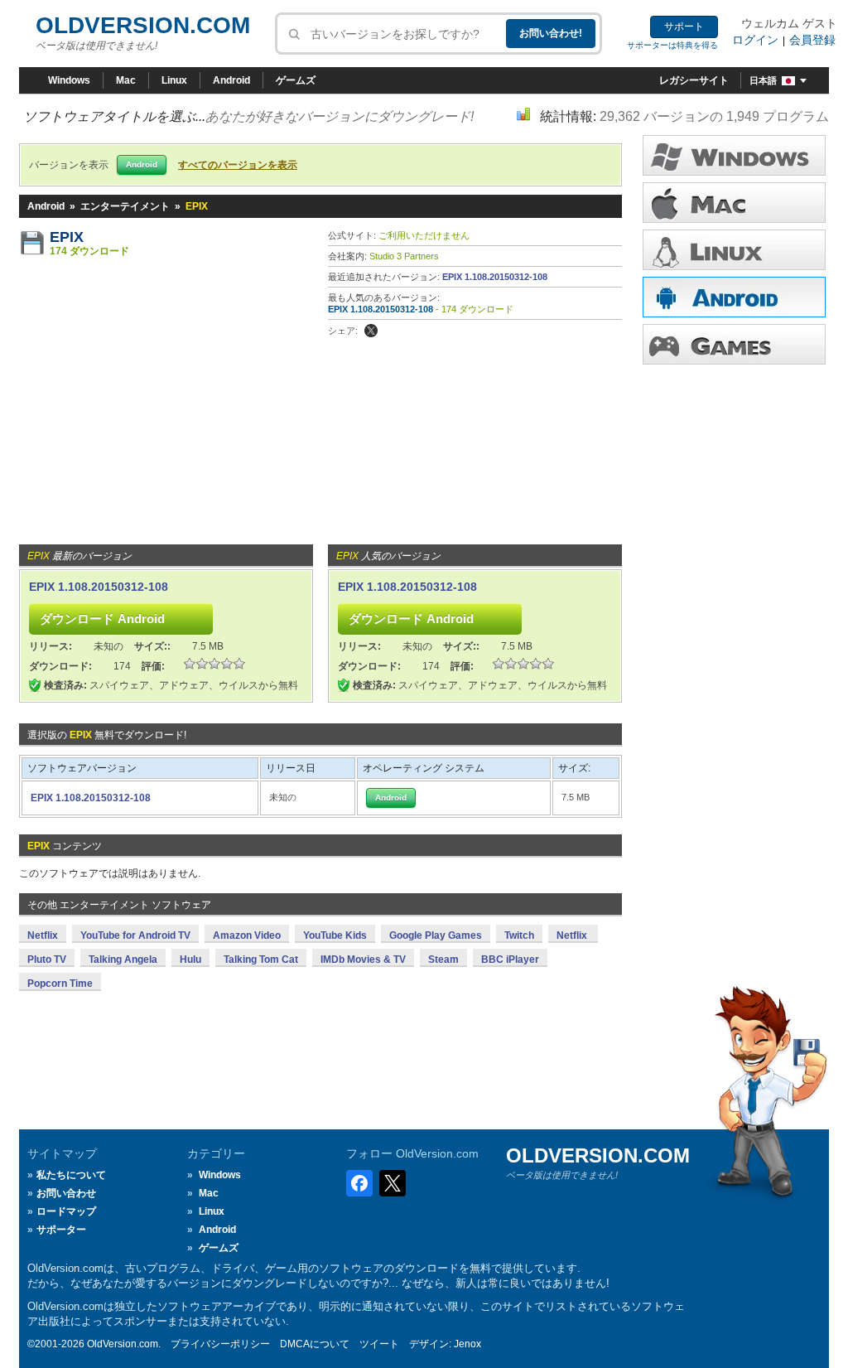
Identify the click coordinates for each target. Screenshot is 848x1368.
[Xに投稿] (371, 330)
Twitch (519, 935)
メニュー (734, 202)
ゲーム (734, 344)
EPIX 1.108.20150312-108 (494, 277)
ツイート (379, 1344)
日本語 (763, 80)
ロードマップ (66, 1211)
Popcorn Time (60, 983)
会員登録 (812, 39)
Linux (174, 80)
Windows (69, 80)
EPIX (67, 237)
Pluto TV (46, 959)
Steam (443, 959)
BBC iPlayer (510, 959)
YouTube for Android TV (135, 935)
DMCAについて (314, 1344)
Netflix (42, 935)
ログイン (755, 39)
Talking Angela (123, 959)
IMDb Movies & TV (363, 959)
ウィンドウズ (734, 155)
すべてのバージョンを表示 (237, 165)
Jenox (467, 1344)
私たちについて (71, 1175)
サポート (684, 26)
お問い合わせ (66, 1193)
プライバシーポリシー (220, 1344)
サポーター (61, 1229)
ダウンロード (734, 250)
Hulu (190, 959)
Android (231, 80)
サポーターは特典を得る (672, 45)
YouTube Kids (335, 935)
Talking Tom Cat (261, 959)
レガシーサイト (694, 80)
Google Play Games (435, 935)
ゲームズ (296, 80)
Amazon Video (247, 935)
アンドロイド (734, 297)
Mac (126, 80)
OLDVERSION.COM (143, 25)
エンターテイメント (125, 206)
